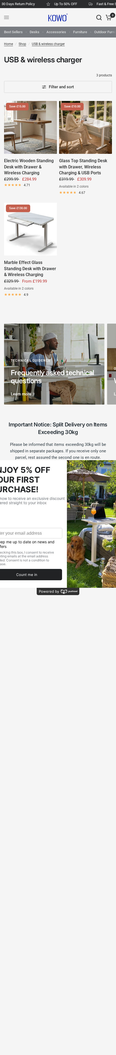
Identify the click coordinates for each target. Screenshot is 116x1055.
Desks (34, 32)
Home (8, 44)
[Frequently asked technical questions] (54, 364)
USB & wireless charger (48, 44)
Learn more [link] (21, 394)
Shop (22, 44)
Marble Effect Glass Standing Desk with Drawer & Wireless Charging (30, 268)
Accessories (56, 32)
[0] (108, 17)
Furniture (80, 32)
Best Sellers (13, 32)
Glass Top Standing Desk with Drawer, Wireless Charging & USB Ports (83, 166)
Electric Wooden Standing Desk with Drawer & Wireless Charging (29, 166)
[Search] (99, 17)
